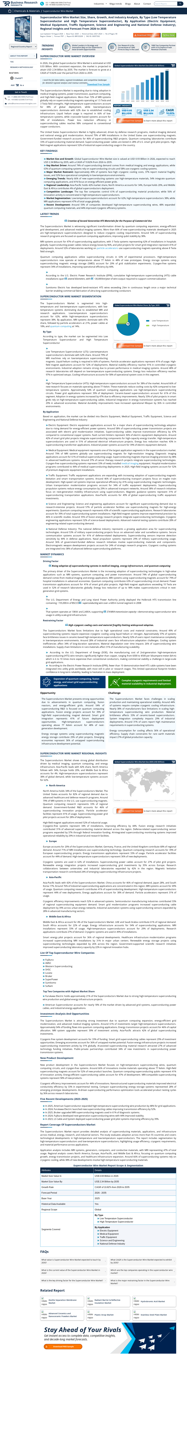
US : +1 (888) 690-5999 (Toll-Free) (20, 97)
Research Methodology (21, 67)
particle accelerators (107, 248)
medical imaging (130, 463)
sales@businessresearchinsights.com (22, 103)
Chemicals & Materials (27, 11)
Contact (147, 3)
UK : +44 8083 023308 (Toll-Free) (20, 100)
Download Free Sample (131, 120)
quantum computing (60, 326)
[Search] (180, 4)
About (137, 3)
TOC (12, 62)
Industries (99, 3)
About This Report (19, 56)
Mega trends (116, 3)
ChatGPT (19, 78)
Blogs (128, 3)
